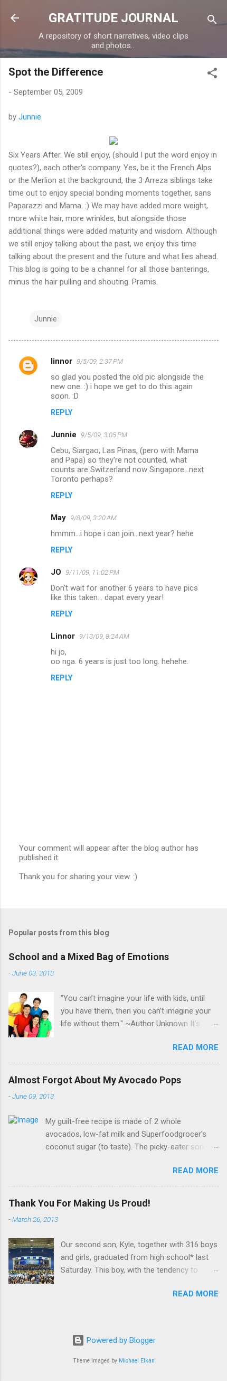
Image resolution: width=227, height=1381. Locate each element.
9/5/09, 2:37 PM (100, 361)
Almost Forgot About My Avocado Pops (94, 1079)
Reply (61, 412)
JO (56, 572)
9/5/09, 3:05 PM (104, 435)
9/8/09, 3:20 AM (93, 518)
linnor (61, 361)
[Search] (212, 21)
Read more (196, 1047)
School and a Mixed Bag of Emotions (88, 956)
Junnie (29, 117)
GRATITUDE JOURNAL (113, 18)
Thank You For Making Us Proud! (79, 1203)
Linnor (63, 636)
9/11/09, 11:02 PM (92, 572)
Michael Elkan (137, 1360)
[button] (212, 75)
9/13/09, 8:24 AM (104, 636)
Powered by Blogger (120, 1340)
